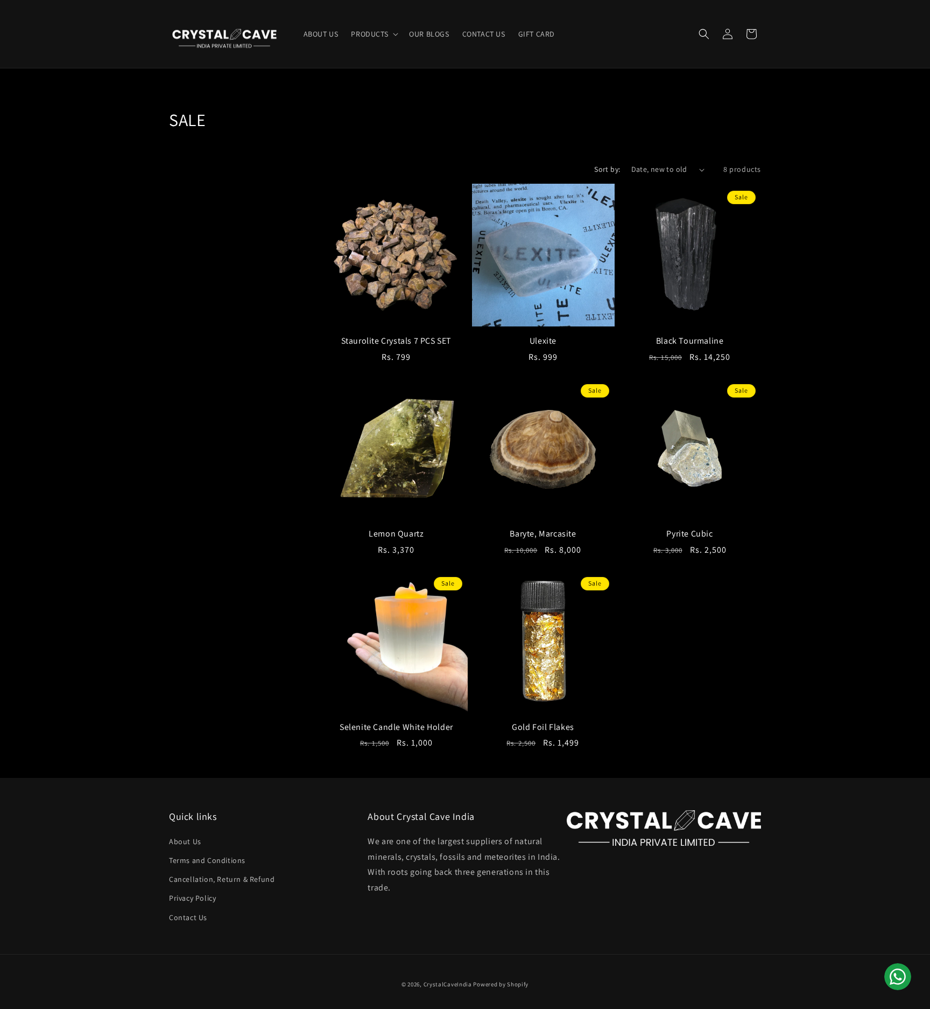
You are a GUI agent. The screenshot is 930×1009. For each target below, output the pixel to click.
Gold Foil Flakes (543, 727)
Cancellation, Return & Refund (221, 879)
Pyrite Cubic (689, 533)
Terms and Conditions (207, 860)
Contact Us (188, 917)
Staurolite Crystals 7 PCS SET (396, 341)
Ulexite (543, 341)
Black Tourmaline (690, 341)
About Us (185, 841)
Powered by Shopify (501, 984)
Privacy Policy (192, 898)
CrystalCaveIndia (448, 984)
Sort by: (607, 169)
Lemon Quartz (396, 533)
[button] (373, 34)
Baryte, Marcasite (543, 533)
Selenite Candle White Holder (396, 727)
